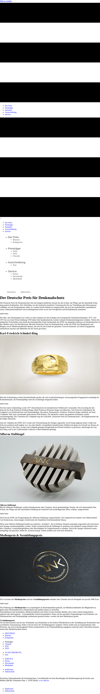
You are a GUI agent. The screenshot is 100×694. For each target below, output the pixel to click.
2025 (7, 646)
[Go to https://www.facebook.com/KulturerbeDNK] (5, 286)
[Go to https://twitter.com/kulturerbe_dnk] (16, 286)
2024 (7, 648)
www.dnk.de (44, 680)
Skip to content (6, 1)
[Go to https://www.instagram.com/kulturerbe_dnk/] (10, 286)
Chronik (8, 644)
